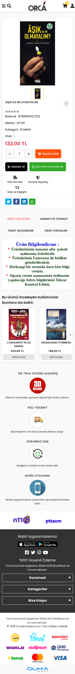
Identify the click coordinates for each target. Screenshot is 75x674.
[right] (70, 335)
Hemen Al (18, 167)
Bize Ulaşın (37, 600)
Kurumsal (37, 577)
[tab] (18, 219)
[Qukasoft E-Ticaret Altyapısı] (37, 669)
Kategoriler (37, 589)
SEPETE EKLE (18, 357)
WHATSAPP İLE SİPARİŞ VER (49, 166)
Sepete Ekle (50, 154)
